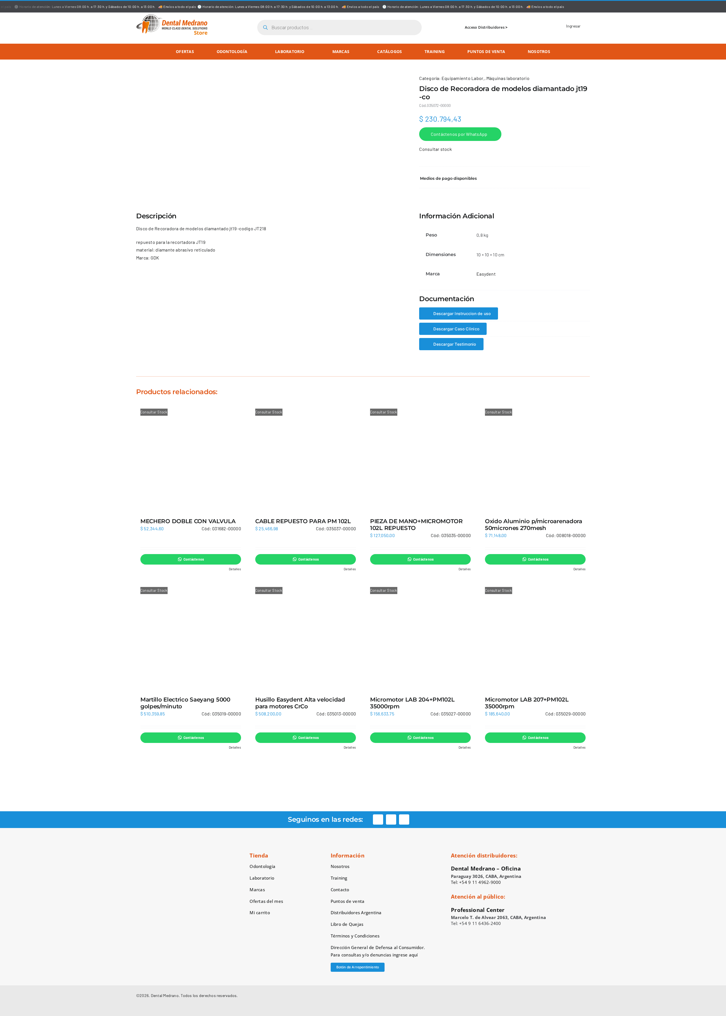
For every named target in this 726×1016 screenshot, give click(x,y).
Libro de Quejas (347, 924)
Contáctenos (193, 559)
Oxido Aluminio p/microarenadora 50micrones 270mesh (533, 524)
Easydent (486, 273)
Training (339, 878)
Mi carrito (260, 912)
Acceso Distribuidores (485, 27)
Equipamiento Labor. (463, 78)
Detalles (235, 569)
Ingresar (573, 26)
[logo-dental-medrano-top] (172, 16)
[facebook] (378, 819)
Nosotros (340, 866)
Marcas (257, 889)
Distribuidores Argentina (356, 912)
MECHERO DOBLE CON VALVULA (188, 521)
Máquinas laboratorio (507, 78)
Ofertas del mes (266, 901)
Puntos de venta (348, 901)
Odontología (262, 866)
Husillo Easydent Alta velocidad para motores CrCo (300, 703)
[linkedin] (404, 819)
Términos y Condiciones (355, 936)
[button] (504, 178)
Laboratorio (262, 878)
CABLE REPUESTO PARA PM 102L (303, 521)
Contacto (340, 889)
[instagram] (391, 819)
